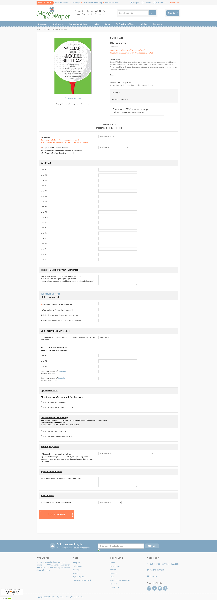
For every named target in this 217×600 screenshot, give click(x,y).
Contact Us (114, 587)
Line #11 (44, 222)
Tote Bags (75, 3)
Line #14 (44, 238)
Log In (136, 3)
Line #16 (44, 249)
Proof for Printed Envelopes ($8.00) (57, 407)
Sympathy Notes (79, 577)
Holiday (143, 24)
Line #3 (44, 180)
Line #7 (44, 201)
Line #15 (44, 244)
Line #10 (44, 217)
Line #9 (44, 212)
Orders (147, 3)
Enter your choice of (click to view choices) (53, 372)
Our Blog (113, 573)
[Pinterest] (165, 588)
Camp (107, 24)
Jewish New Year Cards (82, 580)
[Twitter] (154, 588)
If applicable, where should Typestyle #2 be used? (61, 320)
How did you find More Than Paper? (56, 502)
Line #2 (44, 175)
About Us (113, 570)
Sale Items (77, 566)
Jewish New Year (112, 3)
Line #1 (43, 170)
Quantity (64, 139)
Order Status (115, 566)
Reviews (113, 584)
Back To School (62, 3)
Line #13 (44, 233)
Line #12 (44, 228)
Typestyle (62, 371)
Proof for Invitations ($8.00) (54, 402)
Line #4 (44, 186)
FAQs (112, 577)
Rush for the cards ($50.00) (54, 431)
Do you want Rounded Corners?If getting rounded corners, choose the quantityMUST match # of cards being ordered (61, 150)
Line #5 (44, 191)
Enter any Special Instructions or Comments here (61, 478)
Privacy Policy (70, 597)
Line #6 (44, 196)
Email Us (153, 576)
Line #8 (44, 207)
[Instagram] (160, 588)
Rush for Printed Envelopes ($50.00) (57, 436)
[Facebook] (149, 588)
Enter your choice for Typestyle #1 (57, 304)
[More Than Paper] (53, 13)
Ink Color (62, 378)
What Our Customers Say (120, 580)
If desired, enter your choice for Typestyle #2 (59, 315)
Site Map (81, 597)
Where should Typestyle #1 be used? (57, 310)
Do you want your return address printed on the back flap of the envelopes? (68, 338)
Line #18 (44, 259)
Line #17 (44, 254)
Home (39, 29)
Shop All (76, 563)
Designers (157, 24)
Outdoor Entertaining (92, 3)
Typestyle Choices (50, 294)
